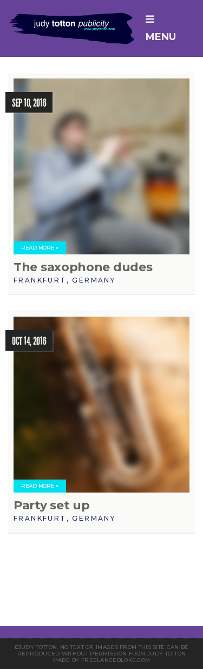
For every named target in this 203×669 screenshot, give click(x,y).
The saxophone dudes (83, 267)
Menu (160, 37)
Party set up (51, 505)
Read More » (39, 247)
